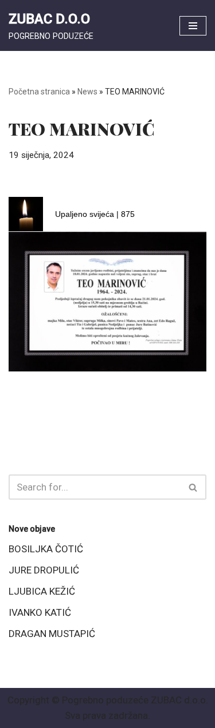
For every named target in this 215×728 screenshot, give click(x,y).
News (87, 91)
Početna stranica (39, 91)
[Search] (193, 487)
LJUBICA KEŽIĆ (42, 591)
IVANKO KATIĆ (40, 612)
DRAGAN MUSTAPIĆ (52, 633)
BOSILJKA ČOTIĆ (46, 549)
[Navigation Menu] (192, 25)
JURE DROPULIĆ (44, 570)
